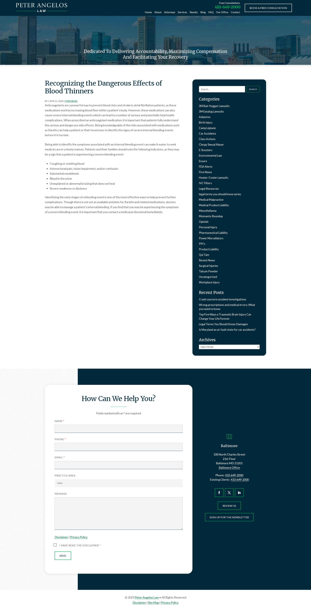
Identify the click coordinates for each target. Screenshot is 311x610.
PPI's (202, 243)
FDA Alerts (205, 166)
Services (182, 12)
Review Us (229, 505)
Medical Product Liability (214, 205)
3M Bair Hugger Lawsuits (214, 106)
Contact (235, 12)
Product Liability (209, 249)
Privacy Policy (78, 537)
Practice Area (65, 475)
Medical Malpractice (211, 199)
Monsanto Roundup (211, 216)
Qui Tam (204, 254)
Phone (60, 439)
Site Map (153, 602)
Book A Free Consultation (268, 7)
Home (148, 12)
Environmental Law (210, 155)
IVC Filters (205, 183)
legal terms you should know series (220, 194)
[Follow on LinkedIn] (239, 492)
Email (60, 457)
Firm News (71, 101)
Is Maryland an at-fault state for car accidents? (227, 329)
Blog (203, 12)
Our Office (222, 12)
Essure (203, 161)
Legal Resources (209, 188)
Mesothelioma (207, 210)
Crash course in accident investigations (222, 299)
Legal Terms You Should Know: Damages (223, 324)
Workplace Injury (209, 282)
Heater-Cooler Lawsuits (213, 177)
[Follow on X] (229, 492)
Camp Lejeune (207, 128)
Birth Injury (206, 122)
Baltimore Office (229, 467)
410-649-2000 (227, 7)
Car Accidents (207, 133)
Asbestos (204, 117)
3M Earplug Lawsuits (211, 111)
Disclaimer (61, 537)
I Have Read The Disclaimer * (80, 545)
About (157, 12)
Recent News (207, 260)
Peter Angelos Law (147, 597)
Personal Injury (208, 227)
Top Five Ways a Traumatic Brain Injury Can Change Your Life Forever (225, 316)
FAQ (210, 12)
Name (59, 421)
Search (253, 89)
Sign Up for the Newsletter (229, 517)
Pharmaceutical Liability (213, 232)
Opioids (203, 221)
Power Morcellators (211, 238)
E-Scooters (205, 150)
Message (61, 493)
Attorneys (169, 12)
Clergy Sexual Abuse (211, 144)
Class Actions (207, 139)
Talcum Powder (208, 271)
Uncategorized (208, 276)
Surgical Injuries (208, 265)
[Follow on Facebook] (219, 492)
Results (194, 12)
